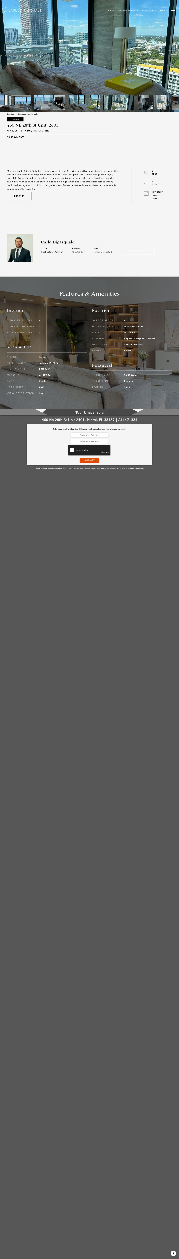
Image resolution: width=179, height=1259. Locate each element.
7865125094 (78, 252)
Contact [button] (19, 196)
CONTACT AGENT (138, 250)
